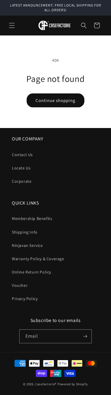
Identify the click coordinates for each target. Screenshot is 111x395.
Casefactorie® (46, 384)
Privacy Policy (25, 298)
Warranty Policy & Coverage (38, 258)
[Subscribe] (84, 336)
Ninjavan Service (27, 245)
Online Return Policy (31, 272)
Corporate (21, 181)
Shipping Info (25, 232)
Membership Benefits (32, 218)
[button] (11, 25)
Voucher (20, 285)
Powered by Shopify (72, 384)
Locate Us (21, 168)
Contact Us (22, 154)
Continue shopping (55, 100)
